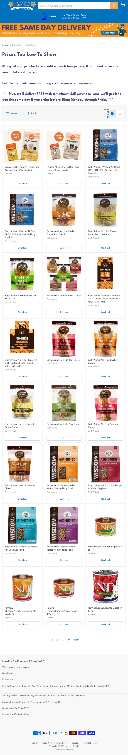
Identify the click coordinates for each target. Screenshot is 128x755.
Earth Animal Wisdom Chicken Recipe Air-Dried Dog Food (61, 487)
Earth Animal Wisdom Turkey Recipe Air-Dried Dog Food (61, 548)
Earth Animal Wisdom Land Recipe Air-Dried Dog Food (105, 487)
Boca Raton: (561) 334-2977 (74, 17)
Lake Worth (7, 679)
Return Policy (61, 743)
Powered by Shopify (64, 749)
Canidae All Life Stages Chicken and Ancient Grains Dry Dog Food (22, 168)
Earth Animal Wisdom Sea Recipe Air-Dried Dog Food (21, 548)
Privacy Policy (47, 743)
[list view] (119, 113)
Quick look (22, 183)
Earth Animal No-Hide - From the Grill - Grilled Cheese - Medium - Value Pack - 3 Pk (104, 298)
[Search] (114, 5)
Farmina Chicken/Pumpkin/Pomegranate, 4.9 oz (62, 610)
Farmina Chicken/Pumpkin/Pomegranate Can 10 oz (20, 610)
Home (5, 45)
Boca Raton (7, 673)
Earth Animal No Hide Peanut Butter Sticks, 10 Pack (102, 233)
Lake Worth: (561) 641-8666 (74, 15)
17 (69, 639)
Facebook (75, 743)
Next (77, 639)
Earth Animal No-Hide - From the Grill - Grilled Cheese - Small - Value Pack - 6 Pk (21, 363)
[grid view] (112, 113)
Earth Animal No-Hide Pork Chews (63, 424)
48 (108, 117)
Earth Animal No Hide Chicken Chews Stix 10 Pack (61, 233)
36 (108, 114)
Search (34, 743)
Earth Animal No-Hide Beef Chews (63, 360)
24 (108, 112)
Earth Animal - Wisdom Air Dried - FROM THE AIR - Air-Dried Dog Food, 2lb (104, 170)
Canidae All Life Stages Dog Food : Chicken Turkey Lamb (63, 168)
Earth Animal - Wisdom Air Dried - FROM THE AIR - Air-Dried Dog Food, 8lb (21, 234)
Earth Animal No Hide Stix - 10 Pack (64, 295)
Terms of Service (89, 743)
